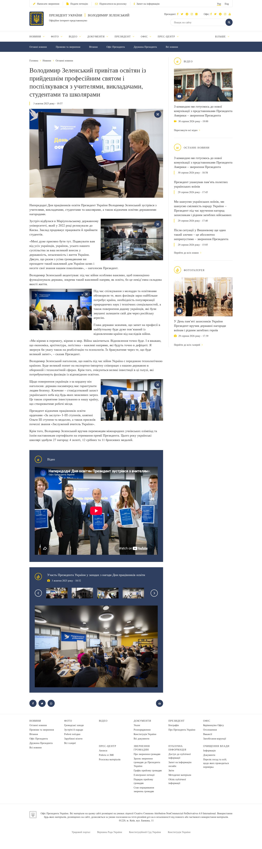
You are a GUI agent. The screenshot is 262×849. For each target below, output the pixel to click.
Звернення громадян (142, 747)
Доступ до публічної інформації (179, 755)
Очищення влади (216, 746)
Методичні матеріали (179, 775)
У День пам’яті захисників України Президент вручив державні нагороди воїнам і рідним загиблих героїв (200, 325)
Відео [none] (73, 36)
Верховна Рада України (109, 832)
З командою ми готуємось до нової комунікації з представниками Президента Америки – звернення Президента (203, 110)
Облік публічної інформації (177, 781)
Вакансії (207, 734)
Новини (47, 60)
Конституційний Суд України (145, 832)
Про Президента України (181, 729)
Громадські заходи (74, 725)
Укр (219, 3)
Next (154, 593)
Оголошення (210, 729)
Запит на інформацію (148, 3)
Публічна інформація (177, 747)
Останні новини (38, 46)
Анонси (103, 750)
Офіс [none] (145, 36)
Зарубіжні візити (73, 738)
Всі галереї (70, 743)
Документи (142, 720)
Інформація (209, 750)
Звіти (171, 770)
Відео (103, 720)
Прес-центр (107, 746)
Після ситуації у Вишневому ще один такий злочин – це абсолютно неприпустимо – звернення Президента (201, 234)
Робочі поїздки (72, 734)
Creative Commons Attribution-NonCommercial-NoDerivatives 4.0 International (175, 813)
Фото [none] (55, 36)
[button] (183, 14)
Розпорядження (142, 729)
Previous (38, 593)
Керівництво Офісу (213, 725)
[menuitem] (38, 36)
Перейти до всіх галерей (187, 344)
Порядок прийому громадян (143, 781)
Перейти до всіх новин (186, 252)
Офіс (206, 720)
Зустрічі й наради (73, 729)
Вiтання (93, 46)
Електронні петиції (144, 775)
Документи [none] (96, 36)
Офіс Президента (115, 46)
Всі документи (141, 738)
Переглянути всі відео (186, 130)
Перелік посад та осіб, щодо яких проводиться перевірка (216, 763)
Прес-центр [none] (167, 36)
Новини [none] (35, 36)
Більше (221, 36)
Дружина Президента (145, 46)
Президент (176, 720)
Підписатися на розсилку (113, 3)
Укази (137, 725)
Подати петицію (79, 3)
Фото (68, 720)
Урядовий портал (81, 832)
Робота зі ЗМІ (106, 755)
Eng (227, 3)
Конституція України (145, 734)
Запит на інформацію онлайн (179, 764)
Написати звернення (48, 3)
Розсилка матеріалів (109, 759)
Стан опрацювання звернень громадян (144, 789)
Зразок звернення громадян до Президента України (147, 762)
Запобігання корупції (214, 738)
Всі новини (172, 46)
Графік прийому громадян (148, 770)
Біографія (173, 725)
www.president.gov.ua (142, 817)
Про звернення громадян (147, 754)
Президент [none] (123, 36)
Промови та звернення (68, 46)
